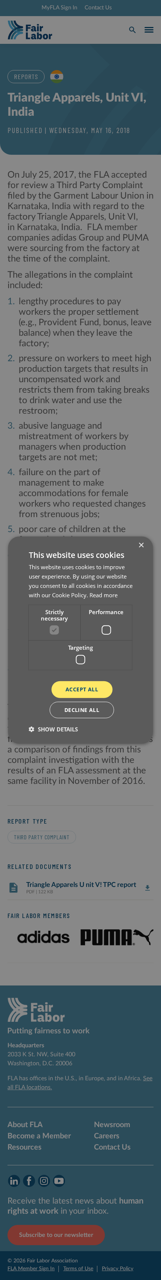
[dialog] (80, 640)
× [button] (141, 545)
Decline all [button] (81, 709)
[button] (53, 728)
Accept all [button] (82, 689)
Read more (103, 594)
